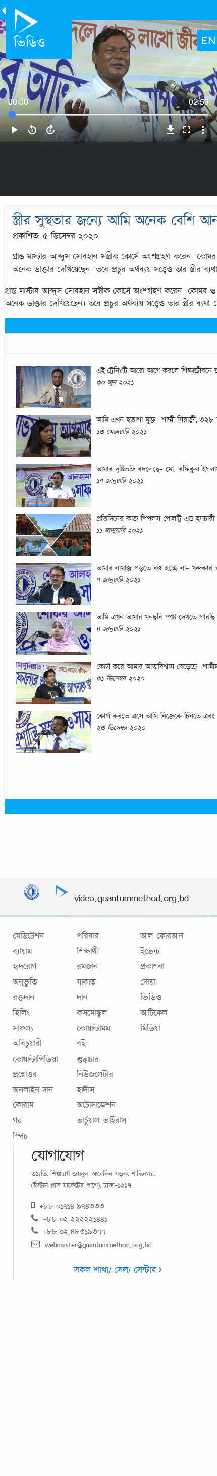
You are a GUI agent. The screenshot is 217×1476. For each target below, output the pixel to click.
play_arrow (14, 130)
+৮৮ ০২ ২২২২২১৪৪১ (75, 1219)
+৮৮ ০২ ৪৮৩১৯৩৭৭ (74, 1231)
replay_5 (32, 130)
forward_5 (50, 130)
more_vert (203, 130)
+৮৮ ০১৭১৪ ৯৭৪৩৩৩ (72, 1206)
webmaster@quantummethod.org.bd (98, 1244)
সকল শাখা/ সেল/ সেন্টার (116, 1269)
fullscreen (187, 130)
